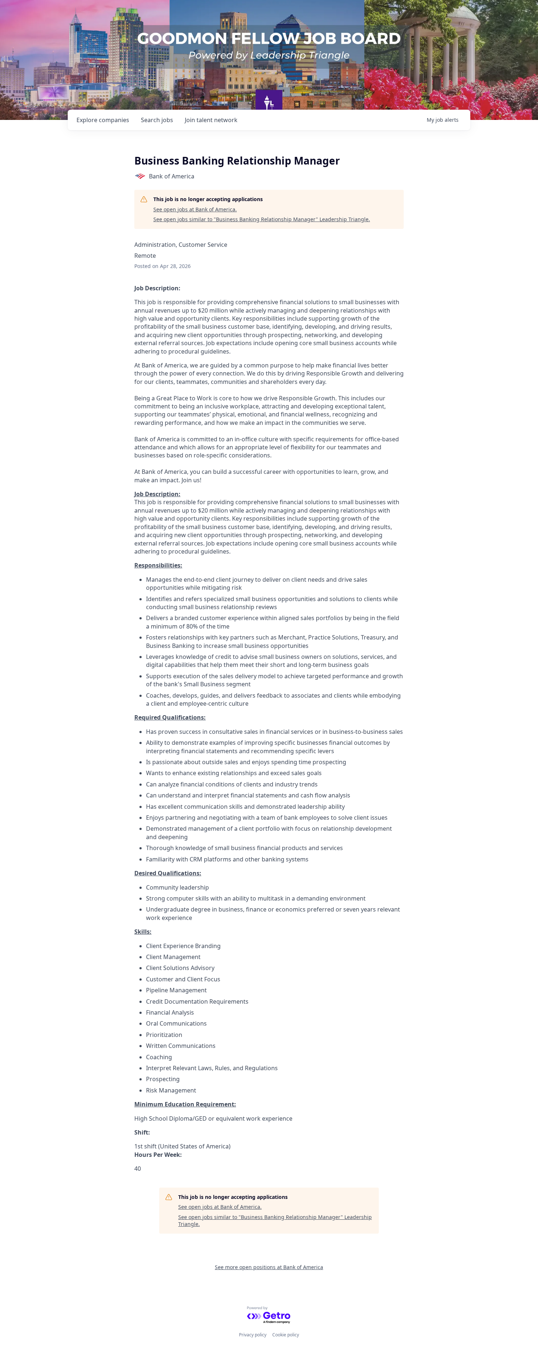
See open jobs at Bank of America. (195, 209)
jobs (157, 120)
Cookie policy (285, 1335)
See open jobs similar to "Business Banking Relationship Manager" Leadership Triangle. (261, 219)
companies (102, 120)
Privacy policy (252, 1335)
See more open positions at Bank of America (269, 1267)
